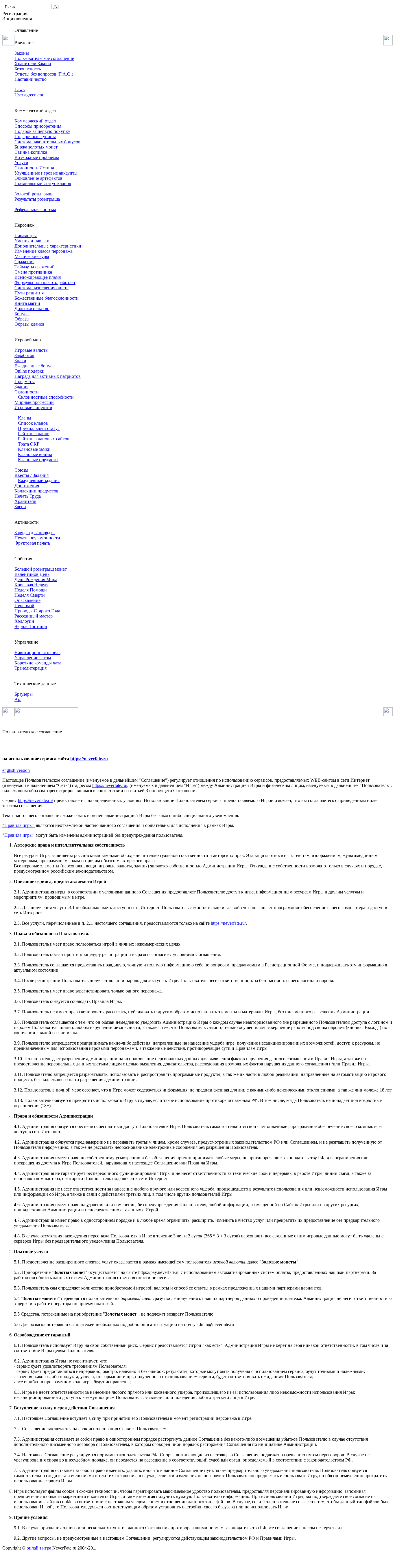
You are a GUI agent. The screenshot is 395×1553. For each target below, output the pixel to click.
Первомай (24, 605)
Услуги (21, 162)
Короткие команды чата (37, 662)
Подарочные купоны (35, 136)
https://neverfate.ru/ (109, 785)
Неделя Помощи (30, 589)
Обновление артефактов (38, 178)
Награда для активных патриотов (47, 376)
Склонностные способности (46, 397)
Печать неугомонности (37, 537)
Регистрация (14, 13)
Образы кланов (29, 324)
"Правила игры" (18, 825)
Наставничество (30, 79)
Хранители (25, 501)
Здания (21, 386)
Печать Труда (27, 496)
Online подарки (29, 371)
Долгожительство (31, 308)
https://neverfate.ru (89, 758)
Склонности (26, 391)
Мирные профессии (34, 402)
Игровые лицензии (33, 407)
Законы (21, 53)
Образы (21, 318)
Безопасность (27, 68)
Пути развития (29, 292)
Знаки (20, 360)
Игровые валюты (31, 350)
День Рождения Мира (35, 579)
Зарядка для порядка (34, 532)
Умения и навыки (31, 240)
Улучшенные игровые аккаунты (45, 173)
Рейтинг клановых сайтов (43, 438)
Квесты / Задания (31, 475)
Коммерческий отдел (35, 120)
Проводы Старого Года (37, 610)
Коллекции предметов (36, 490)
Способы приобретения (37, 126)
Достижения (26, 485)
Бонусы (21, 313)
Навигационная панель (37, 652)
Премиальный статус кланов (42, 183)
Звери (20, 506)
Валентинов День (31, 574)
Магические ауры (31, 256)
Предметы (24, 381)
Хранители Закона (32, 63)
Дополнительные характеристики (47, 245)
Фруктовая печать (32, 543)
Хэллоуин (24, 621)
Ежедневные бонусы (35, 365)
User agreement (28, 94)
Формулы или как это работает (44, 282)
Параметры (25, 235)
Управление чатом (32, 657)
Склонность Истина (34, 167)
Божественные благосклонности (46, 298)
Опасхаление (27, 600)
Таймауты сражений (34, 266)
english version (16, 770)
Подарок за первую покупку (42, 131)
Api (17, 699)
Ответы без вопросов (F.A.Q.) (43, 74)
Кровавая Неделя (31, 584)
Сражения (24, 261)
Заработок (24, 355)
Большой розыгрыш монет (40, 569)
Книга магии (27, 303)
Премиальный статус (39, 428)
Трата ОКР (28, 444)
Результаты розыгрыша (37, 199)
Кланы (24, 417)
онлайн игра (39, 1547)
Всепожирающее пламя (37, 277)
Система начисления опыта (41, 287)
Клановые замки (34, 449)
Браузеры (23, 694)
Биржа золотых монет (36, 146)
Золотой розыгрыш (33, 193)
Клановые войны (35, 454)
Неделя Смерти (29, 595)
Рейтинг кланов (33, 433)
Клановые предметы (38, 459)
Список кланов (33, 423)
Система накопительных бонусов (47, 141)
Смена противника (33, 272)
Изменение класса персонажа (43, 251)
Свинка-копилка (30, 152)
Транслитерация (30, 668)
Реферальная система (35, 209)
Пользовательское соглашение (44, 58)
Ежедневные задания (39, 480)
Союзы (21, 470)
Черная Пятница (30, 626)
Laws (19, 89)
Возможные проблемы (36, 157)
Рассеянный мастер (33, 615)
